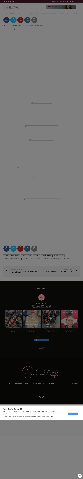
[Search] (65, 1)
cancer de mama (47, 255)
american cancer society (11, 255)
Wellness (12, 13)
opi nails (38, 258)
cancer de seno (59, 255)
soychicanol (13, 311)
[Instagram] (20, 326)
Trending (76, 13)
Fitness (36, 13)
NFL (32, 258)
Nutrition (28, 13)
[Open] (13, 319)
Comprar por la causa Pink (12, 258)
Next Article (68, 269)
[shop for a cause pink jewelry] (41, 63)
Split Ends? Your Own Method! (59, 271)
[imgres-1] (41, 130)
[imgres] (41, 170)
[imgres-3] (41, 186)
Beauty (20, 13)
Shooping (54, 258)
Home (5, 13)
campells (36, 255)
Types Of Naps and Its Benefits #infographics (24, 272)
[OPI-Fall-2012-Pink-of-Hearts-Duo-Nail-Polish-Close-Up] (41, 219)
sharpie (46, 258)
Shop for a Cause (64, 258)
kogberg (26, 258)
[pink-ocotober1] (41, 151)
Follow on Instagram (42, 340)
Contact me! (64, 13)
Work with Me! (9, 1)
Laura (55, 13)
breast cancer (26, 255)
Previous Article (16, 269)
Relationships (46, 13)
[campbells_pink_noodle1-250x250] (41, 112)
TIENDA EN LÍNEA (57, 1)
